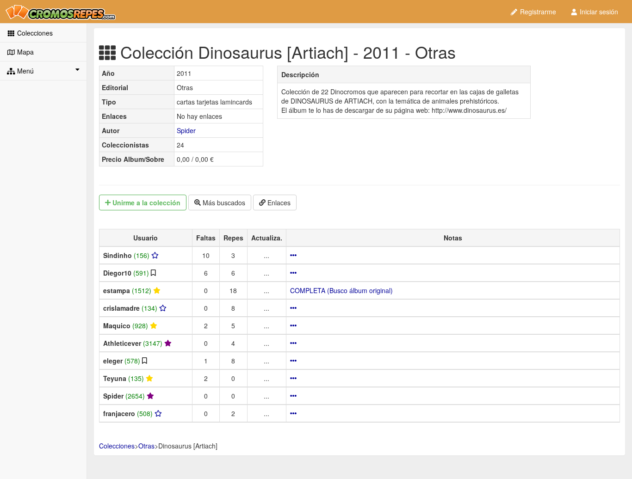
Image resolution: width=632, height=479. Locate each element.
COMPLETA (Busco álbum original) (341, 290)
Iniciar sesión (598, 11)
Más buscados (223, 202)
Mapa (24, 51)
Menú (24, 70)
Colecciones (34, 32)
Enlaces (278, 202)
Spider (186, 130)
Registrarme (537, 11)
